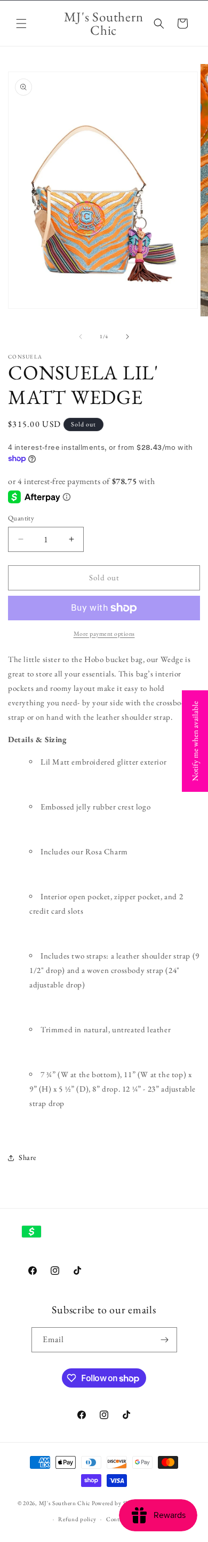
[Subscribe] (165, 1339)
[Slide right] (127, 336)
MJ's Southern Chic (65, 1502)
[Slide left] (80, 336)
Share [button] (27, 1157)
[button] (21, 23)
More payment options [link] (104, 633)
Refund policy (77, 1519)
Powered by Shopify (118, 1502)
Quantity (21, 518)
